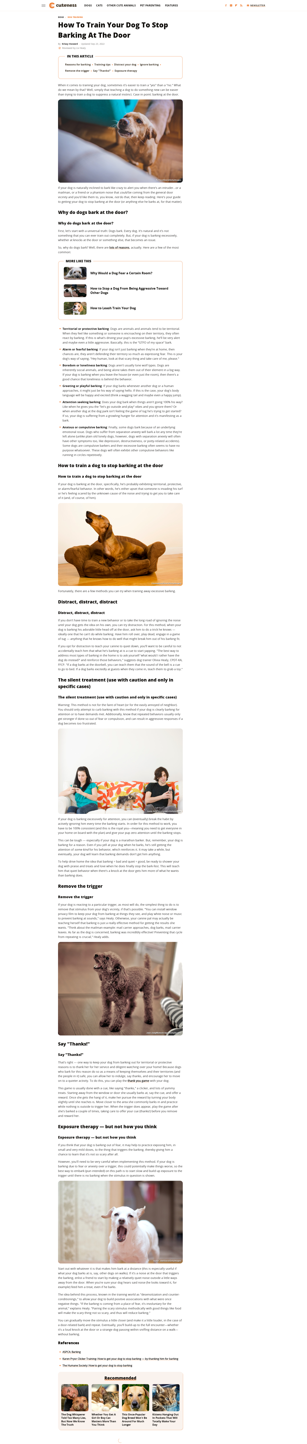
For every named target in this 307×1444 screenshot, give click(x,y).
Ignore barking (149, 64)
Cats (99, 5)
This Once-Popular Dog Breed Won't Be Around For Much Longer (134, 1420)
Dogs (88, 5)
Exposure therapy (126, 70)
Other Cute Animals (121, 5)
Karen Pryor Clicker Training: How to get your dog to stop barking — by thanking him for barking (120, 1359)
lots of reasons (119, 247)
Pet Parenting (150, 5)
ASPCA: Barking (72, 1352)
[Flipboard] (236, 5)
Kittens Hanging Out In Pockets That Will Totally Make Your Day (165, 1420)
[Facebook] (226, 5)
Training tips (102, 64)
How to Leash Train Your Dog (113, 308)
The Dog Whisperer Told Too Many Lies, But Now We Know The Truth (73, 1420)
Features (171, 5)
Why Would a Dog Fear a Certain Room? (121, 273)
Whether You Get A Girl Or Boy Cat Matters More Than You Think (104, 1420)
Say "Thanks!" (102, 70)
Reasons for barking (78, 64)
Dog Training (75, 17)
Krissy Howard (70, 43)
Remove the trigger (77, 70)
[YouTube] (231, 5)
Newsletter (257, 5)
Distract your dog (125, 64)
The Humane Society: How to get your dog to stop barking (97, 1365)
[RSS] (241, 5)
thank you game (138, 1081)
